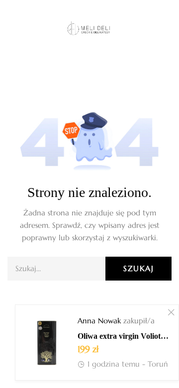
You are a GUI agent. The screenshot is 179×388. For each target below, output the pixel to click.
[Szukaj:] (89, 268)
